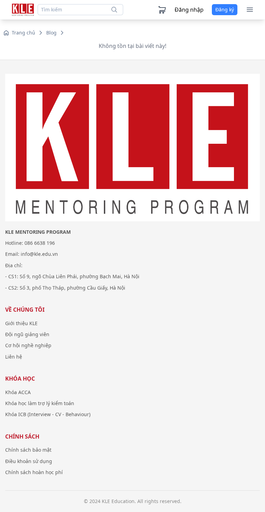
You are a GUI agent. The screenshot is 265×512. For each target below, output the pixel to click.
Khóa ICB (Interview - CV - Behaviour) (47, 414)
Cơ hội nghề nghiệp (28, 345)
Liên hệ (13, 356)
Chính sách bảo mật (28, 449)
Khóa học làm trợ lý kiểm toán (39, 403)
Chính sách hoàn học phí (34, 472)
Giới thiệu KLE (21, 323)
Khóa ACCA (18, 392)
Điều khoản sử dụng (28, 461)
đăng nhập (189, 9)
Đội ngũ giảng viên (27, 334)
